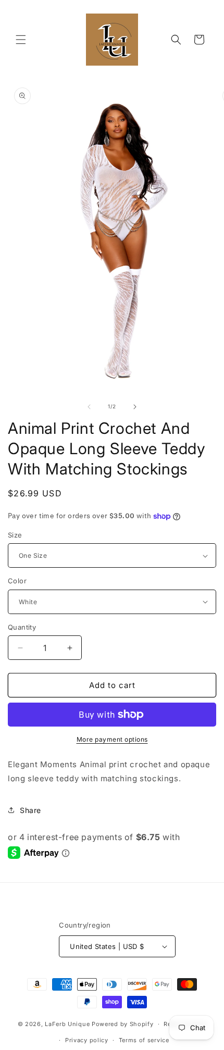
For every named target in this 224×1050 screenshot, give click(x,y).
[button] (20, 39)
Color (17, 581)
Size (15, 535)
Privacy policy (86, 1040)
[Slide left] (89, 406)
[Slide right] (134, 406)
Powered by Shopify (123, 1024)
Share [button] (30, 810)
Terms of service (144, 1040)
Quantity (22, 627)
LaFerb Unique (67, 1024)
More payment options (112, 739)
